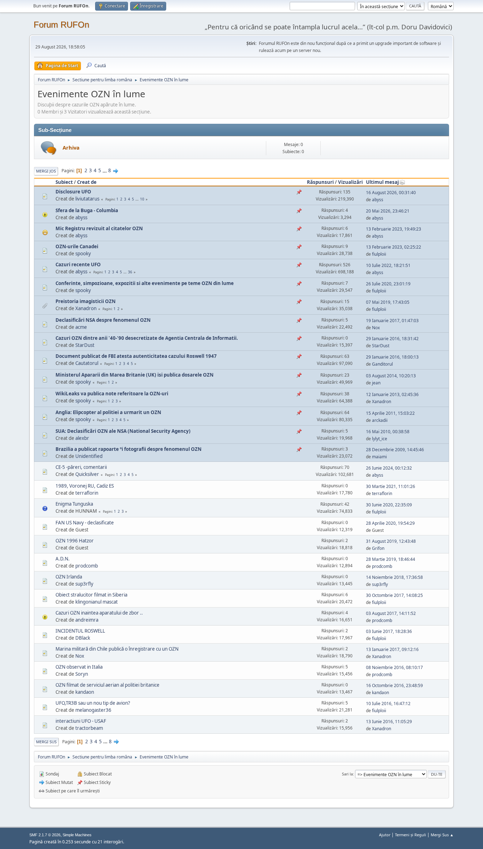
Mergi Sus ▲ (442, 834)
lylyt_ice (379, 439)
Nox (376, 328)
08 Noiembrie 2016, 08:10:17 (394, 667)
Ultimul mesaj (382, 182)
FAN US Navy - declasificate (85, 522)
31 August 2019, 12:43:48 (391, 541)
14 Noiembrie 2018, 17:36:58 (394, 577)
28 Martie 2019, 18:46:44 (390, 559)
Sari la (347, 774)
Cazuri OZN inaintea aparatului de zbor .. (99, 613)
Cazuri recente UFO (78, 264)
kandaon (84, 692)
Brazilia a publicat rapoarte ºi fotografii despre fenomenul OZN (129, 449)
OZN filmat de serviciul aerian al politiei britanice (107, 685)
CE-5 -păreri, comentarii (81, 467)
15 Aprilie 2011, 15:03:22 (390, 413)
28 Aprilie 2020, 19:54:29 (390, 523)
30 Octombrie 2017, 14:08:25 (394, 595)
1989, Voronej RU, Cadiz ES (85, 486)
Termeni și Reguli (410, 834)
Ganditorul (382, 364)
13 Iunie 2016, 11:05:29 (389, 722)
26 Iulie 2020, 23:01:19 (388, 284)
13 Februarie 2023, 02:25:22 (393, 247)
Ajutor (384, 834)
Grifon (378, 548)
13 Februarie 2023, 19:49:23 (393, 229)
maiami (379, 457)
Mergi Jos (46, 171)
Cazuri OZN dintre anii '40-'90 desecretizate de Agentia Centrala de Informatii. (147, 338)
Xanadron (86, 308)
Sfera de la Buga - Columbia (87, 210)
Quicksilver (87, 474)
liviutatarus (87, 199)
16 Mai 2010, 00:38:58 (387, 432)
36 (130, 271)
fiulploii (379, 254)
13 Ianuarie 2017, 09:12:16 (392, 649)
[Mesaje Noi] (49, 148)
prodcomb (86, 566)
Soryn (81, 674)
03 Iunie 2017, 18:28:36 (389, 631)
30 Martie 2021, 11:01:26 (390, 486)
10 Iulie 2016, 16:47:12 (388, 703)
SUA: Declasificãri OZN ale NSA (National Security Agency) (123, 431)
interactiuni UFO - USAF (81, 721)
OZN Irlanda (69, 577)
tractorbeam (89, 728)
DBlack (82, 638)
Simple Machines (77, 835)
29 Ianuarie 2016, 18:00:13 (392, 357)
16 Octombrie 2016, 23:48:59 (394, 685)
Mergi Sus (46, 741)
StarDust (84, 345)
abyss (377, 200)
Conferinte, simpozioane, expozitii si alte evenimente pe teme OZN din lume (145, 283)
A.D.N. (63, 559)
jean (376, 383)
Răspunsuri (320, 182)
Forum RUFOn (61, 24)
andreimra (86, 620)
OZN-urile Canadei (77, 246)
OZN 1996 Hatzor (75, 540)
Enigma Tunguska (74, 504)
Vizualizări (350, 182)
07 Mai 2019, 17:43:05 (387, 302)
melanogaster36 (93, 710)
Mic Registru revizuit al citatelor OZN (99, 228)
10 (142, 199)
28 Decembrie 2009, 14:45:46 (395, 450)
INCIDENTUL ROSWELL (80, 631)
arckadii (380, 420)
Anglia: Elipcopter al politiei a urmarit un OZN (108, 412)
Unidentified (89, 456)
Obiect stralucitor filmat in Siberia (91, 595)
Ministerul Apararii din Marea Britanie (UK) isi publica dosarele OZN (135, 375)
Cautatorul (86, 363)
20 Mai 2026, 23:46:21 (387, 211)
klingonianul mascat (96, 602)
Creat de (87, 182)
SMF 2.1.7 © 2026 (44, 835)
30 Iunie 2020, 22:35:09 (389, 505)
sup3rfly (84, 584)
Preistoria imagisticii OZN (86, 301)
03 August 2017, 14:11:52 (391, 613)
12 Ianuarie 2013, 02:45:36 (392, 394)
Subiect (64, 182)
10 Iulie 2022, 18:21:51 (388, 265)
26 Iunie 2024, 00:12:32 (389, 468)
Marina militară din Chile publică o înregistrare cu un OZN (117, 649)
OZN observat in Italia (79, 667)
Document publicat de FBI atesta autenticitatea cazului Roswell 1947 (136, 356)
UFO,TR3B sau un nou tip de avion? (93, 703)
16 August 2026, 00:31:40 (391, 193)
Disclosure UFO (73, 191)
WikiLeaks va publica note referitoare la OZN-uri (112, 393)
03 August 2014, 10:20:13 (391, 376)
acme (81, 327)
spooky (83, 253)
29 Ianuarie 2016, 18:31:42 (392, 339)
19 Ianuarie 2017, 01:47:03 (392, 321)
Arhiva (71, 147)
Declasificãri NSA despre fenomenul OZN (103, 320)
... (105, 170)
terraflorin (86, 493)
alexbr (82, 438)
